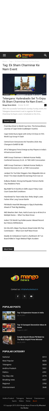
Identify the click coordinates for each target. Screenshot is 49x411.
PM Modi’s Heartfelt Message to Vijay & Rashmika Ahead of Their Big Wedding (23, 206)
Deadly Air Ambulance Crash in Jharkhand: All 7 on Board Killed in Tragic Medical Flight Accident (23, 237)
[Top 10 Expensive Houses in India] (9, 315)
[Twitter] (24, 296)
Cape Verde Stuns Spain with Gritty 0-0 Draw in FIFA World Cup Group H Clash (24, 135)
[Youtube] (31, 296)
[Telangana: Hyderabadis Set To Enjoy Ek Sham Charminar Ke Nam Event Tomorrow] (24, 84)
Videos (21, 401)
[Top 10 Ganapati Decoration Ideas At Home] (9, 328)
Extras (28, 401)
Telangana (6, 94)
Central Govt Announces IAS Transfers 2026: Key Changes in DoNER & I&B (23, 143)
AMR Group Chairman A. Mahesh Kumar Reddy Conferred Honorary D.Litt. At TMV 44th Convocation (24, 158)
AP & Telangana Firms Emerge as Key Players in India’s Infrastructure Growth (25, 151)
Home (5, 61)
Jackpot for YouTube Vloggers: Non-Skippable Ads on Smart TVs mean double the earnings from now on (24, 174)
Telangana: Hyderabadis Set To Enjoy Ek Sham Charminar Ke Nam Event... (24, 100)
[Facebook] (17, 296)
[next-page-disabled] (8, 258)
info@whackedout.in (29, 289)
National (29, 398)
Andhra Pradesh (8, 398)
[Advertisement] (24, 26)
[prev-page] (4, 258)
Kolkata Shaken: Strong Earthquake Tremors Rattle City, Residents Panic (23, 182)
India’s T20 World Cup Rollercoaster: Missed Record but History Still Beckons (24, 221)
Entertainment (39, 398)
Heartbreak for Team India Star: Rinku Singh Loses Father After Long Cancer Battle (23, 198)
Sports (14, 401)
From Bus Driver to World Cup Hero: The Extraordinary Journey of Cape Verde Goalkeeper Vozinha (25, 127)
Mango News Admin (9, 105)
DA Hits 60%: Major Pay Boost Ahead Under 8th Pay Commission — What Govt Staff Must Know (24, 229)
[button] (4, 55)
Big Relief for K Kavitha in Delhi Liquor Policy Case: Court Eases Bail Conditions (23, 190)
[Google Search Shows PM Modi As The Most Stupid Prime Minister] (9, 340)
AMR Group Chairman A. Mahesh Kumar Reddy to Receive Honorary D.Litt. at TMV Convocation (23, 166)
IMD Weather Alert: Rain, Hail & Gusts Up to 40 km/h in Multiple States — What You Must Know (25, 213)
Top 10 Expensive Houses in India (30, 313)
